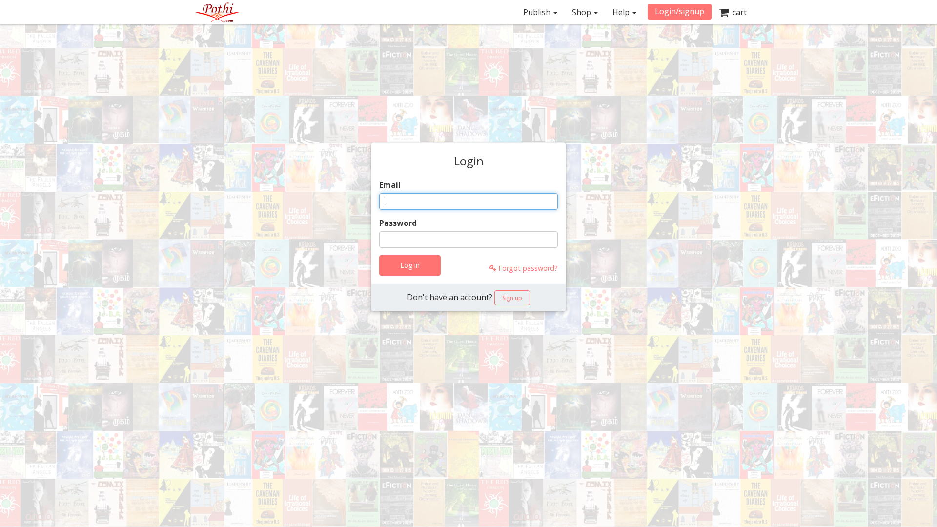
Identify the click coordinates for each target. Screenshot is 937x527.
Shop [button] (582, 12)
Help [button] (621, 12)
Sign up (512, 298)
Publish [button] (537, 12)
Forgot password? (527, 268)
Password (398, 223)
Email (390, 185)
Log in (410, 265)
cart (738, 12)
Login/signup (679, 11)
